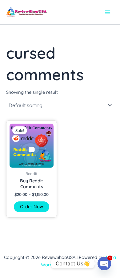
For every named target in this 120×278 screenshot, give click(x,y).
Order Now (31, 206)
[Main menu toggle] (108, 12)
